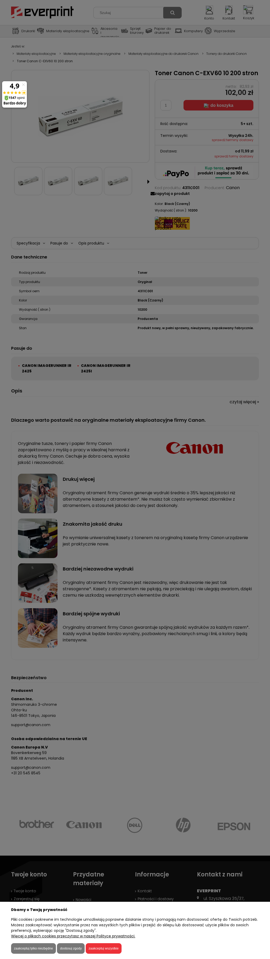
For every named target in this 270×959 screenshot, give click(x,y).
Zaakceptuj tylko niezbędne (33, 948)
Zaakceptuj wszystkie (104, 948)
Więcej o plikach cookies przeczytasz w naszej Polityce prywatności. (73, 936)
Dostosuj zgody (71, 948)
